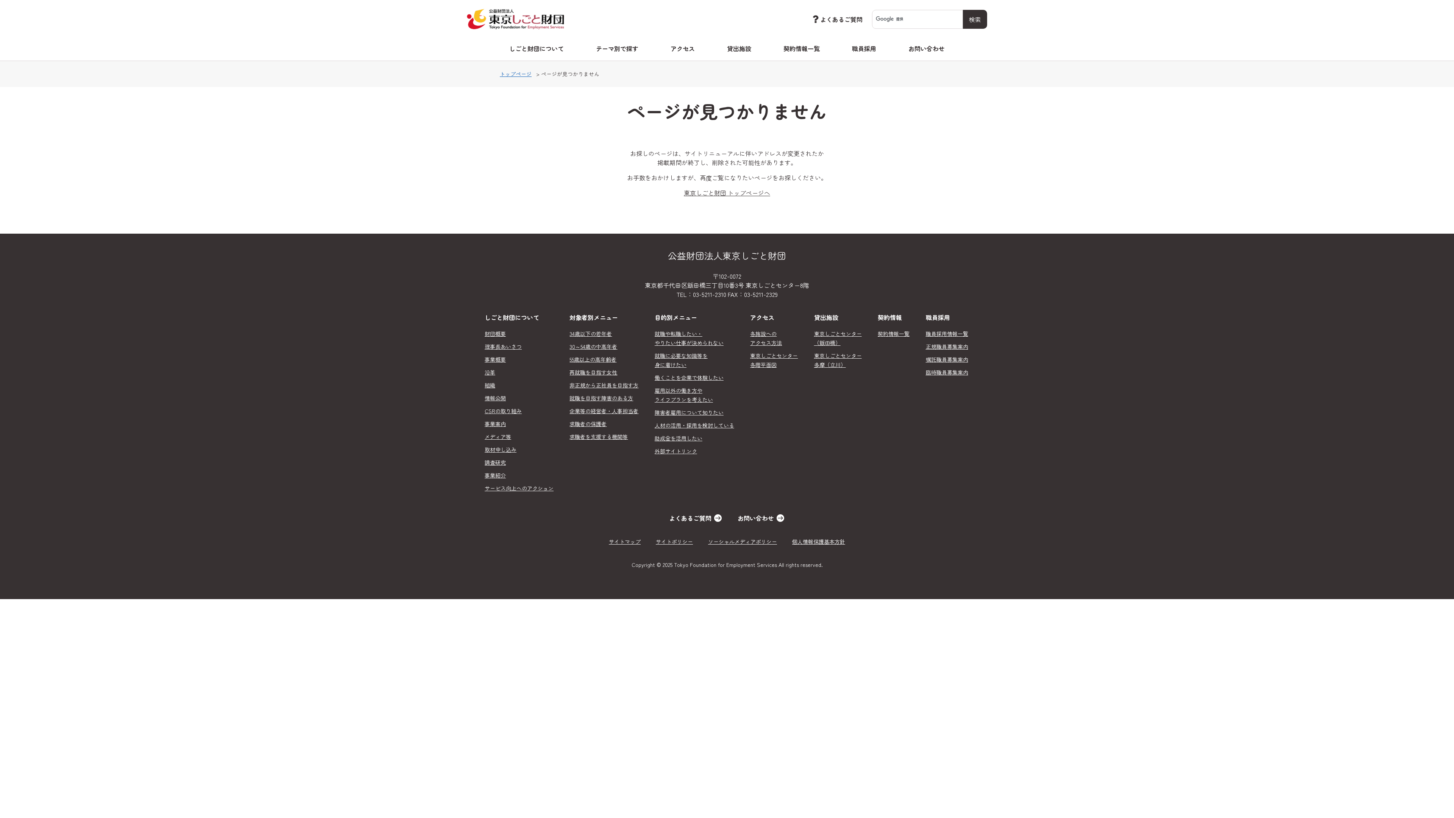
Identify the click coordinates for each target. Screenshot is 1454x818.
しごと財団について (536, 48)
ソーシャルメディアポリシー (742, 541)
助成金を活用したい (678, 438)
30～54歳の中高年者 (593, 346)
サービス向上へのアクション (519, 488)
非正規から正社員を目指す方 (603, 385)
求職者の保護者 (588, 424)
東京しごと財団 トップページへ (727, 192)
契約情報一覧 (801, 48)
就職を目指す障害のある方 (601, 398)
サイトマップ (625, 541)
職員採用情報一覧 (947, 333)
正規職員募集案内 (947, 346)
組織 (490, 385)
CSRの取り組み (503, 411)
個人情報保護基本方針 (818, 541)
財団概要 (495, 333)
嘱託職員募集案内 (947, 359)
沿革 (490, 372)
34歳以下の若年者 (590, 333)
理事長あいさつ (503, 346)
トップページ (516, 74)
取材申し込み (500, 449)
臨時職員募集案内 (947, 372)
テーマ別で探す (617, 48)
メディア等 (498, 436)
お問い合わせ (926, 48)
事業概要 (495, 359)
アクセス (683, 48)
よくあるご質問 (841, 19)
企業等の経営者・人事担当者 (603, 411)
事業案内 (495, 424)
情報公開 (495, 398)
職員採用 (864, 48)
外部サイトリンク (676, 451)
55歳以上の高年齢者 (592, 359)
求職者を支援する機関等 (598, 436)
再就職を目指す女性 (593, 372)
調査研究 (495, 462)
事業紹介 (495, 475)
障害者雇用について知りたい (689, 412)
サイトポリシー (674, 541)
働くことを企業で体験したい (689, 377)
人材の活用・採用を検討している (694, 425)
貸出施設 (739, 48)
